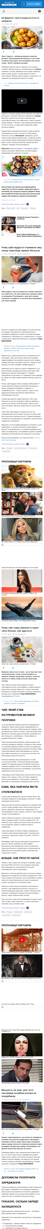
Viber (27, 204)
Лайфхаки (28, 912)
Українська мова (20, 448)
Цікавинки (6, 451)
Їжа (18, 208)
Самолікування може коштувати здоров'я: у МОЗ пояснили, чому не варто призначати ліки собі (21, 348)
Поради (33, 208)
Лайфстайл (10, 208)
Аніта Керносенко (25, 254)
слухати (33, 4)
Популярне (32, 448)
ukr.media (12, 200)
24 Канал (16, 696)
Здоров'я (24, 208)
